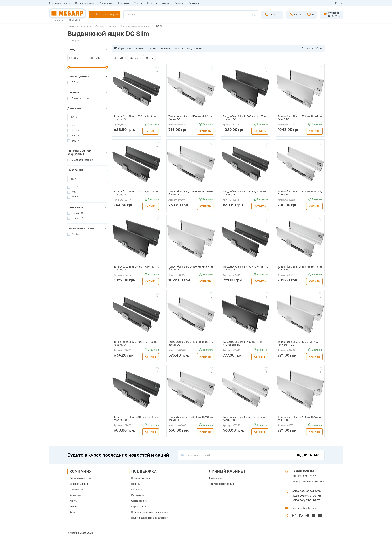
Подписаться (308, 455)
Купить (150, 131)
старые (151, 48)
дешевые (164, 48)
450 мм (134, 58)
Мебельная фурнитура (104, 26)
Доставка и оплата (59, 3)
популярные (194, 48)
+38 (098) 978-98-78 (306, 496)
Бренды (179, 3)
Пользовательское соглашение (149, 512)
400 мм (118, 58)
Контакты (123, 3)
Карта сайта (138, 506)
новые (139, 48)
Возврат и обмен (84, 3)
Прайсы (135, 483)
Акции (165, 3)
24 (316, 48)
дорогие (178, 48)
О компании (106, 3)
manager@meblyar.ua (304, 508)
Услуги (138, 3)
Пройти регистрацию (221, 483)
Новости (152, 3)
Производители (140, 478)
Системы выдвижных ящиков (136, 26)
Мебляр (71, 26)
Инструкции (138, 495)
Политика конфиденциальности (150, 517)
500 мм (149, 58)
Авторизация (217, 478)
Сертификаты (139, 500)
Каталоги (136, 489)
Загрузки (194, 3)
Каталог (84, 26)
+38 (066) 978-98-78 (306, 500)
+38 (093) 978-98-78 (306, 491)
